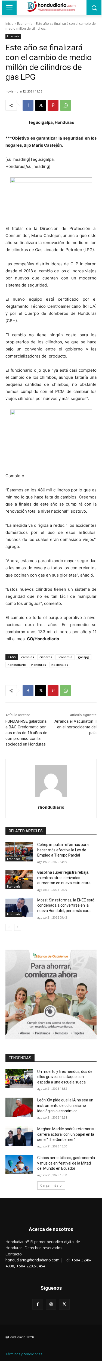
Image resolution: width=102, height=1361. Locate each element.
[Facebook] (28, 105)
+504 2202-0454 (30, 1265)
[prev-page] (8, 927)
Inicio (9, 23)
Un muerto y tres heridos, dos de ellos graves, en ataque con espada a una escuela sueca (64, 1076)
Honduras (38, 665)
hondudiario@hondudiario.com (32, 1260)
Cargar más (49, 1185)
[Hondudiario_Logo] (51, 6)
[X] (40, 105)
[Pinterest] (53, 105)
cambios (27, 657)
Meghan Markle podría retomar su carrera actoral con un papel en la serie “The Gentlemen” (66, 1134)
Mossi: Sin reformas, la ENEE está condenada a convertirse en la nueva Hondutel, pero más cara (65, 905)
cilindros (45, 657)
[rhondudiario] (51, 781)
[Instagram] (51, 1304)
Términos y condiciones (23, 1354)
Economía (24, 23)
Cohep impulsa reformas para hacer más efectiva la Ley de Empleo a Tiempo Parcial (63, 849)
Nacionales (59, 665)
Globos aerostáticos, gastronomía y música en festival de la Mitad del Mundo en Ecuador (66, 1163)
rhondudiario (51, 807)
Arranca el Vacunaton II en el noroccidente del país (75, 727)
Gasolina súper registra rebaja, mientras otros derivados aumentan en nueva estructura (64, 877)
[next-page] (17, 927)
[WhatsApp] (65, 105)
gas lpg (83, 657)
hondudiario (17, 665)
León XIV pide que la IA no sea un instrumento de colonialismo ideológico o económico (65, 1105)
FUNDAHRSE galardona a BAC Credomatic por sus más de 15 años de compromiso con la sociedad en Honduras (26, 733)
